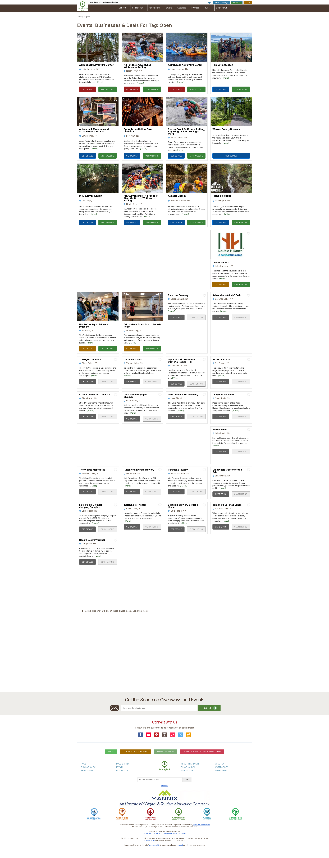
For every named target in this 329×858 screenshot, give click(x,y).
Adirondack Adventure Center (96, 65)
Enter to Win (221, 8)
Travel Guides (188, 767)
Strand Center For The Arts (94, 395)
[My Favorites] (209, 2)
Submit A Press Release (136, 751)
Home (79, 17)
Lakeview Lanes (133, 359)
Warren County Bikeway (226, 129)
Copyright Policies (179, 833)
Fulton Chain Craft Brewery (139, 470)
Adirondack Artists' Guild (226, 295)
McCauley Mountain (90, 196)
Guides (208, 8)
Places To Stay (88, 767)
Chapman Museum (223, 395)
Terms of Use (167, 833)
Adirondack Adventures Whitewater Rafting (137, 66)
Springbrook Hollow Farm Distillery (138, 130)
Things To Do (138, 8)
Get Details (87, 89)
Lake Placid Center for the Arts (227, 471)
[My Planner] (188, 734)
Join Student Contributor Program (202, 751)
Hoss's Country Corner (92, 540)
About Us (220, 764)
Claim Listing (196, 317)
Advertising (221, 770)
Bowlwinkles (219, 429)
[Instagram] (164, 734)
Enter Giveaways (221, 3)
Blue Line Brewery (178, 295)
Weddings (181, 8)
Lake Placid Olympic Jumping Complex (90, 506)
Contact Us (187, 770)
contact (179, 845)
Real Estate (122, 770)
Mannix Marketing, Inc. (201, 825)
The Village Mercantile (92, 470)
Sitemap (164, 785)
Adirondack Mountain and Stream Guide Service (94, 130)
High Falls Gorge (221, 196)
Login (248, 3)
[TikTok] (172, 734)
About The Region (190, 764)
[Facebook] (140, 734)
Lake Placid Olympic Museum (135, 396)
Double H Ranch (221, 262)
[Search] (186, 779)
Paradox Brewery (178, 470)
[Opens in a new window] (94, 814)
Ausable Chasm (177, 196)
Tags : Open (88, 17)
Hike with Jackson (222, 65)
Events (169, 8)
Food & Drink (154, 8)
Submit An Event (165, 751)
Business (195, 8)
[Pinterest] (156, 734)
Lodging (122, 8)
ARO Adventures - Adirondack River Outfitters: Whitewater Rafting (141, 198)
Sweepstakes (221, 767)
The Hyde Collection (90, 359)
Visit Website (107, 89)
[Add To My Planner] (115, 36)
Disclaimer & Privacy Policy (152, 833)
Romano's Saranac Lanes (226, 505)
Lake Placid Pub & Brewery (183, 395)
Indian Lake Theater (135, 505)
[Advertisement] (164, 661)
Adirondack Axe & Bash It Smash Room (142, 325)
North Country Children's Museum (93, 325)
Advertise (236, 3)
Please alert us (149, 840)
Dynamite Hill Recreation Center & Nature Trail (182, 360)
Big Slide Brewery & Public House (183, 506)
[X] (180, 734)
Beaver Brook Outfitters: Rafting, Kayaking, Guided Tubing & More (186, 131)
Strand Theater (221, 359)
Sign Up (208, 708)
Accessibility (154, 845)
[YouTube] (148, 734)
